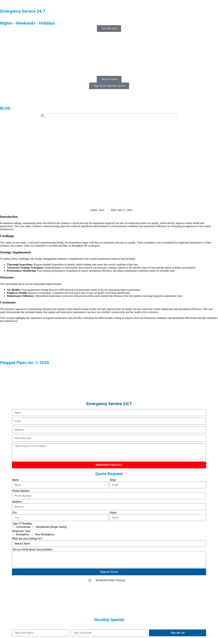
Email (113, 479)
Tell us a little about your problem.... (33, 549)
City (14, 512)
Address (17, 501)
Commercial (23, 527)
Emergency (22, 534)
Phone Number (21, 490)
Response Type (21, 531)
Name (15, 479)
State (113, 512)
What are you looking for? (27, 538)
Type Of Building (22, 523)
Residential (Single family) (51, 527)
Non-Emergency (44, 534)
